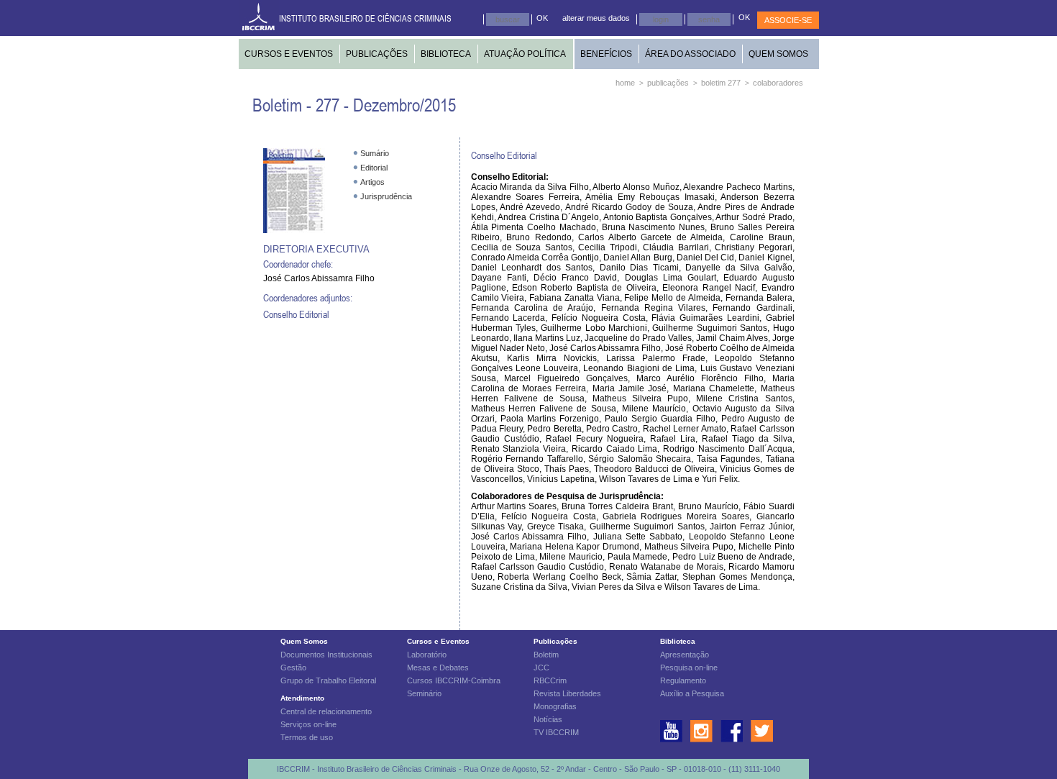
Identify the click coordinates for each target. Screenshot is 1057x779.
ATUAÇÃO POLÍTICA (525, 54)
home (625, 82)
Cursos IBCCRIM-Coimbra (453, 680)
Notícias (548, 719)
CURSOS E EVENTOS (288, 54)
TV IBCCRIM (556, 732)
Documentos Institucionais (326, 654)
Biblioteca (677, 641)
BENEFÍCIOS (606, 54)
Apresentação (684, 654)
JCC (541, 667)
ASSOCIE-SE (788, 20)
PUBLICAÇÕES (377, 54)
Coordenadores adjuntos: (307, 297)
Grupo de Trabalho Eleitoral (328, 680)
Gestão (293, 667)
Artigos (372, 182)
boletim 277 (721, 82)
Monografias (555, 706)
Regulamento (683, 680)
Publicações (555, 641)
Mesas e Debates (438, 667)
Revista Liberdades (567, 693)
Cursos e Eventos (438, 641)
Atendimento (302, 698)
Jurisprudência (386, 196)
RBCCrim (550, 680)
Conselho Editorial (296, 314)
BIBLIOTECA (446, 54)
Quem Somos (304, 641)
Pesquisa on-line (689, 667)
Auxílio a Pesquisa (692, 693)
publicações (668, 82)
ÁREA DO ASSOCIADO (690, 54)
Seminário (424, 693)
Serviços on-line (308, 724)
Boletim (546, 654)
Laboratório (427, 654)
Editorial (374, 167)
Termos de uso (306, 737)
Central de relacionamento (326, 711)
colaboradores (778, 82)
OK (542, 18)
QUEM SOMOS (778, 54)
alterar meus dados (596, 18)
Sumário (374, 153)
